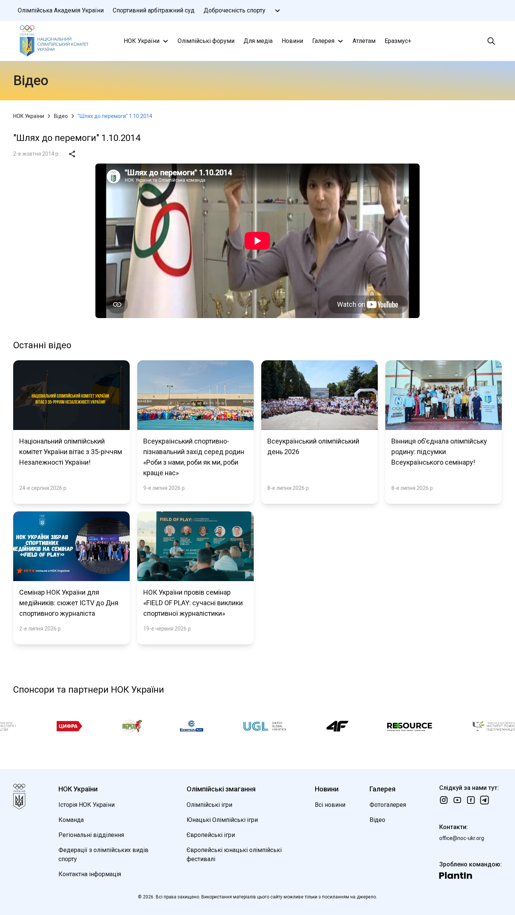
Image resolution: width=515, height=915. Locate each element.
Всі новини (330, 804)
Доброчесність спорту (234, 10)
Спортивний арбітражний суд (154, 10)
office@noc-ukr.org (461, 838)
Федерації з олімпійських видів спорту (103, 854)
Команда (71, 819)
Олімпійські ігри (209, 804)
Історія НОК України (86, 804)
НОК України (141, 40)
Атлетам (364, 40)
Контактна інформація (89, 874)
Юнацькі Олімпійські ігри (222, 819)
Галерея (323, 40)
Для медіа (258, 40)
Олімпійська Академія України (61, 10)
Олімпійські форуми (206, 40)
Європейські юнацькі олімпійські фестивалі (234, 854)
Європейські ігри (211, 834)
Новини (292, 40)
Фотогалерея (387, 804)
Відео (61, 116)
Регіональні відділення (91, 834)
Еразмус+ (398, 40)
